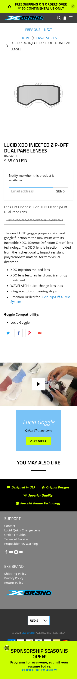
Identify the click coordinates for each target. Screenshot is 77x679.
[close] (7, 648)
